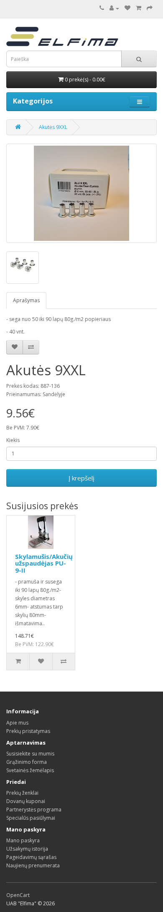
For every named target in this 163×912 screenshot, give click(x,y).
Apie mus (17, 722)
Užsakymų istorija (27, 848)
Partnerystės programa (33, 809)
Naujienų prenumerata (33, 865)
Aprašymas (26, 300)
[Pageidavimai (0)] (127, 8)
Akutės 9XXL (53, 127)
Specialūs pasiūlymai (30, 817)
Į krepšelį (81, 478)
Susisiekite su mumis (30, 753)
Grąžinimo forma (26, 761)
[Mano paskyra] (114, 8)
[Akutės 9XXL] (81, 193)
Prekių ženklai (22, 792)
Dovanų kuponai (25, 801)
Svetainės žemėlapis (30, 770)
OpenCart (18, 895)
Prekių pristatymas (28, 731)
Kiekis (13, 440)
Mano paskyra (23, 840)
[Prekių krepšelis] (138, 8)
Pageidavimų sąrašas (31, 857)
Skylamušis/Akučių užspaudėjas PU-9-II (44, 563)
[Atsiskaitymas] (150, 8)
